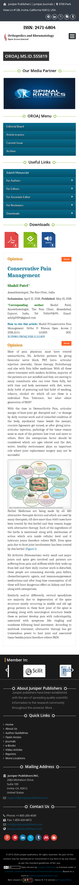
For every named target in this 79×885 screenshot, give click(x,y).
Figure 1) (31, 549)
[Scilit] (22, 668)
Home (9, 724)
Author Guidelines (16, 733)
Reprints (10, 754)
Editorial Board (15, 126)
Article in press (15, 135)
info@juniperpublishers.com (25, 824)
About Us (11, 729)
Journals (10, 741)
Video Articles (13, 750)
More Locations (15, 758)
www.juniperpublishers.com (24, 829)
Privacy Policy (64, 879)
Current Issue (14, 143)
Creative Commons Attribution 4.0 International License (33, 871)
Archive (11, 151)
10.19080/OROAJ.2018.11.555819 (26, 336)
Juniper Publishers (19, 4)
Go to (66, 259)
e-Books (10, 745)
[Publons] (59, 668)
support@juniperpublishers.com (27, 798)
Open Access (13, 737)
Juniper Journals (43, 4)
